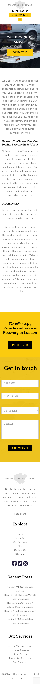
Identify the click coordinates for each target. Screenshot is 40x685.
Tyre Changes (20, 662)
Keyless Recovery (20, 650)
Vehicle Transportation (20, 646)
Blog (20, 546)
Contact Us (20, 550)
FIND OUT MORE (20, 345)
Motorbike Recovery (20, 658)
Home (20, 534)
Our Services (20, 542)
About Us (20, 538)
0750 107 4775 (20, 14)
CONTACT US (20, 52)
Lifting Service (20, 654)
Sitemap (20, 554)
